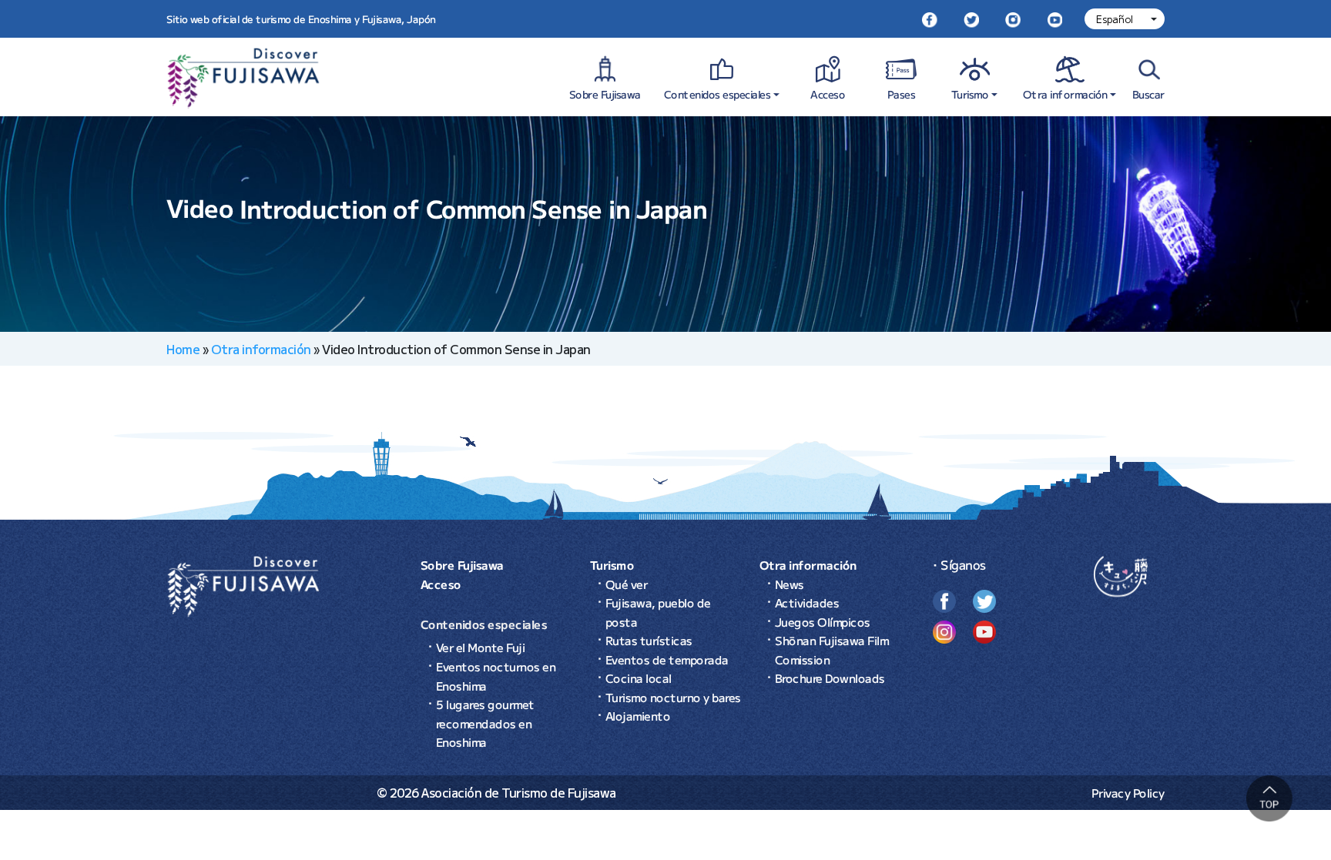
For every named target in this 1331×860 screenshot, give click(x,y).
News (789, 584)
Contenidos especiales (717, 94)
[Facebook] (929, 19)
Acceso (827, 94)
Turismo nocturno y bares (673, 697)
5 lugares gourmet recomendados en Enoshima (485, 723)
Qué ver (626, 584)
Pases (901, 94)
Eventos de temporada (667, 659)
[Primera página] (243, 584)
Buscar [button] (1148, 94)
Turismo (970, 94)
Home (182, 349)
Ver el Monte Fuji (480, 647)
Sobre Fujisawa (605, 94)
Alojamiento (638, 716)
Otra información (1065, 94)
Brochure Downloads (830, 678)
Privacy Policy (1128, 793)
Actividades (807, 602)
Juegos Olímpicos (822, 622)
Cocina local (638, 678)
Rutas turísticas (648, 640)
